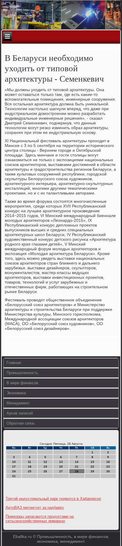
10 (14, 461)
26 (45, 471)
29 (92, 471)
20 (61, 466)
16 (108, 461)
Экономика (16, 393)
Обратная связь (21, 423)
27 (61, 471)
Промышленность (22, 373)
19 (45, 466)
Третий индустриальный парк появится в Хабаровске (53, 498)
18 (29, 466)
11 (29, 461)
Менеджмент (18, 403)
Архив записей (20, 413)
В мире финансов (22, 383)
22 (92, 466)
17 (14, 466)
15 (92, 461)
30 (108, 471)
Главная (14, 362)
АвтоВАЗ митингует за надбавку (35, 507)
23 (108, 466)
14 (76, 461)
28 (76, 471)
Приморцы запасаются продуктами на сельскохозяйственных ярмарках (40, 518)
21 (76, 466)
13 (61, 461)
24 (14, 471)
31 (14, 476)
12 (45, 461)
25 (29, 471)
